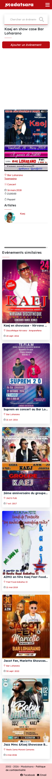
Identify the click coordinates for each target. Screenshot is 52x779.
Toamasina (10, 178)
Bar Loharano (15, 175)
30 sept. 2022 (12, 671)
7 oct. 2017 (11, 503)
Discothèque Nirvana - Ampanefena (23, 330)
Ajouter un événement (26, 45)
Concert (11, 184)
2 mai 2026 (11, 755)
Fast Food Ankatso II (17, 582)
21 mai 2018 (12, 587)
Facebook (29, 774)
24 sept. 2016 (12, 336)
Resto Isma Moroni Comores (20, 749)
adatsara (22, 4)
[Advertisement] (26, 81)
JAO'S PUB (11, 498)
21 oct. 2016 (12, 419)
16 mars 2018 (14, 190)
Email (43, 774)
